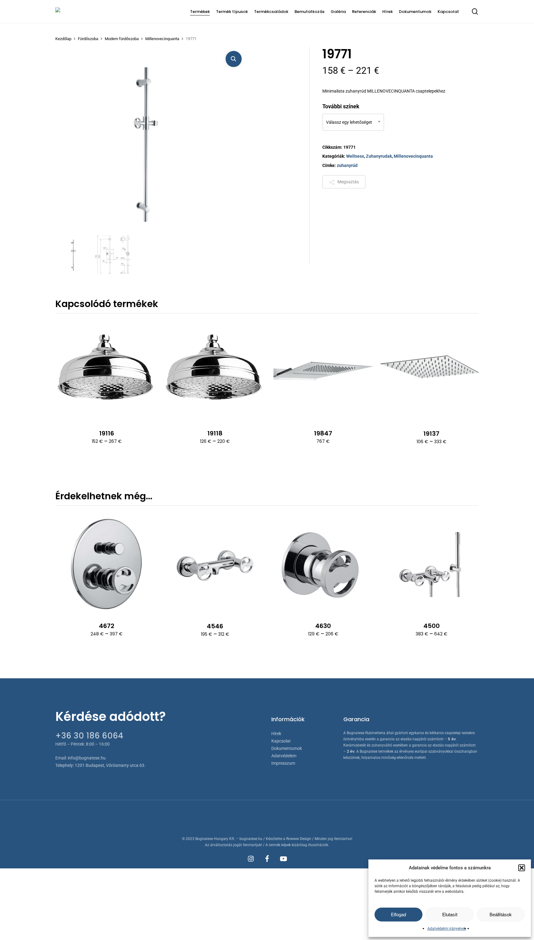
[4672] (106, 563)
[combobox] (353, 122)
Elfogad (398, 914)
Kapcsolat (281, 740)
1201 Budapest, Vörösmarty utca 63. (110, 765)
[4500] (431, 563)
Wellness (355, 156)
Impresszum (283, 763)
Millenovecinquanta (162, 38)
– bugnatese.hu (249, 839)
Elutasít (449, 914)
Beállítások (501, 914)
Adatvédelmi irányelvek (446, 928)
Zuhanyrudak (379, 156)
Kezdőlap (63, 38)
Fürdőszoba (88, 38)
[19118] (214, 371)
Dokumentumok (286, 748)
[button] (522, 868)
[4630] (323, 563)
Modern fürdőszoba (122, 38)
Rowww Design (298, 839)
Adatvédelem (283, 755)
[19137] (431, 371)
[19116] (106, 371)
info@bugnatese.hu (87, 757)
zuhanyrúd (347, 165)
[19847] (323, 371)
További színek (340, 106)
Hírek (276, 733)
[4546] (214, 563)
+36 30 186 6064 (89, 735)
